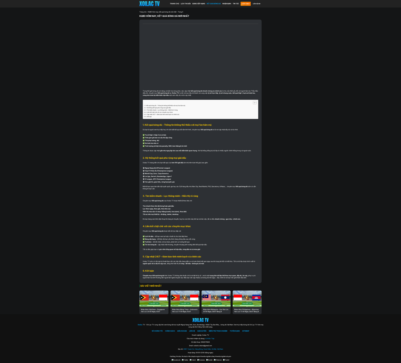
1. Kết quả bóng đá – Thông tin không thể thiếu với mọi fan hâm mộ (165, 105)
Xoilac (174, 93)
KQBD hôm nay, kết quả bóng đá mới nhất (162, 12)
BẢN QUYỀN (201, 331)
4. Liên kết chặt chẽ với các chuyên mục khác (159, 112)
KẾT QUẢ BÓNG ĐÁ (214, 3)
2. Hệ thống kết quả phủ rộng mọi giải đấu (158, 108)
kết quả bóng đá (196, 91)
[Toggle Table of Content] (253, 102)
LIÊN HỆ (192, 331)
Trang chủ (142, 12)
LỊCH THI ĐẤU (186, 3)
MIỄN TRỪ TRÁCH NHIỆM (218, 331)
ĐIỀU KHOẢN (182, 331)
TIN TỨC (236, 3)
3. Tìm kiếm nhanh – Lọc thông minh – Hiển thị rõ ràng (161, 110)
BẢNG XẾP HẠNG (198, 3)
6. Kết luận (148, 116)
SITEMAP (245, 331)
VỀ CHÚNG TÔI (157, 331)
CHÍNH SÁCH (170, 331)
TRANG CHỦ (174, 3)
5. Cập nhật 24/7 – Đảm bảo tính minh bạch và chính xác (162, 114)
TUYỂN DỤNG (235, 331)
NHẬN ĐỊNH (226, 3)
